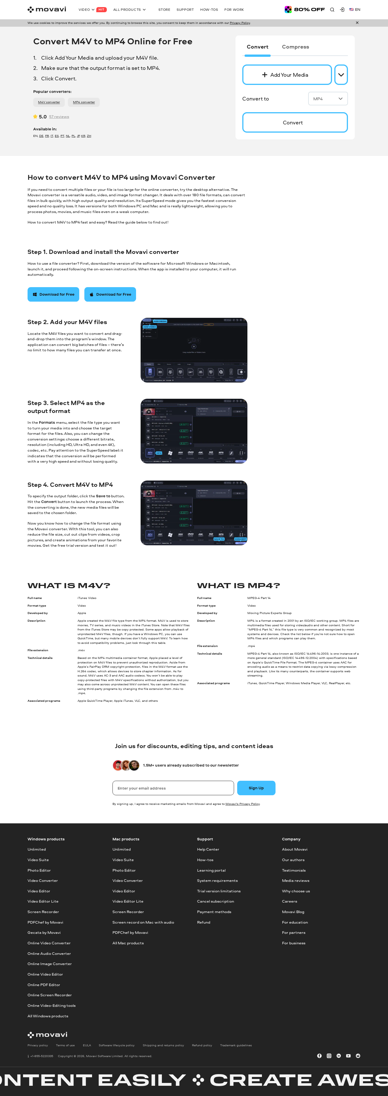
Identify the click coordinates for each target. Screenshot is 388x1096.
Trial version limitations (219, 890)
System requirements (217, 880)
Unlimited (37, 849)
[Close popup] (357, 23)
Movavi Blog (293, 911)
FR (47, 136)
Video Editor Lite (43, 901)
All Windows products (48, 1015)
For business (293, 942)
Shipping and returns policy (163, 1045)
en (357, 9)
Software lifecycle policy (117, 1045)
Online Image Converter (50, 963)
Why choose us (296, 890)
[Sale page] (305, 9)
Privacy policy (38, 1045)
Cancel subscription (215, 901)
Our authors (293, 859)
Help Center (208, 849)
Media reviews (295, 880)
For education (295, 921)
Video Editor (39, 890)
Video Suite (38, 859)
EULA (87, 1045)
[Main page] (47, 10)
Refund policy (202, 1045)
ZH (89, 136)
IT (52, 136)
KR (83, 136)
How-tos (205, 859)
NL (68, 136)
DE (41, 136)
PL (73, 136)
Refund (203, 921)
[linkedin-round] (338, 1056)
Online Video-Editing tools (52, 1005)
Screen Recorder (43, 911)
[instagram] (329, 1056)
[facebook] (319, 1056)
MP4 (318, 99)
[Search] (332, 9)
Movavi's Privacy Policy (243, 804)
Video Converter (43, 880)
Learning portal (211, 869)
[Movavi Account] (342, 9)
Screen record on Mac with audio (143, 921)
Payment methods (214, 911)
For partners (293, 932)
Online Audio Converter (49, 953)
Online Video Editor (45, 974)
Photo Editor (39, 869)
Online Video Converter (49, 942)
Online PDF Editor (44, 984)
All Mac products (128, 942)
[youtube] (348, 1056)
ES (57, 136)
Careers (289, 901)
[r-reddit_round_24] (358, 1056)
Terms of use (65, 1045)
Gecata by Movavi (44, 932)
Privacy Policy (240, 23)
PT (62, 136)
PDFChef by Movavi (45, 921)
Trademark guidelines (236, 1045)
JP (78, 136)
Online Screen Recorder (50, 994)
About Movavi (295, 849)
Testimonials (294, 869)
